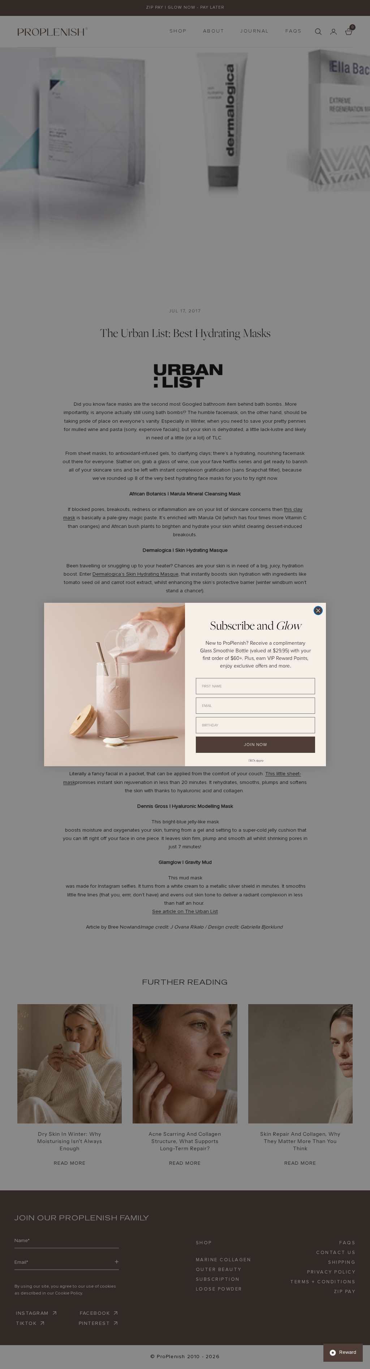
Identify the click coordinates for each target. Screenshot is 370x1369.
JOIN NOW (255, 744)
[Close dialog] (318, 610)
